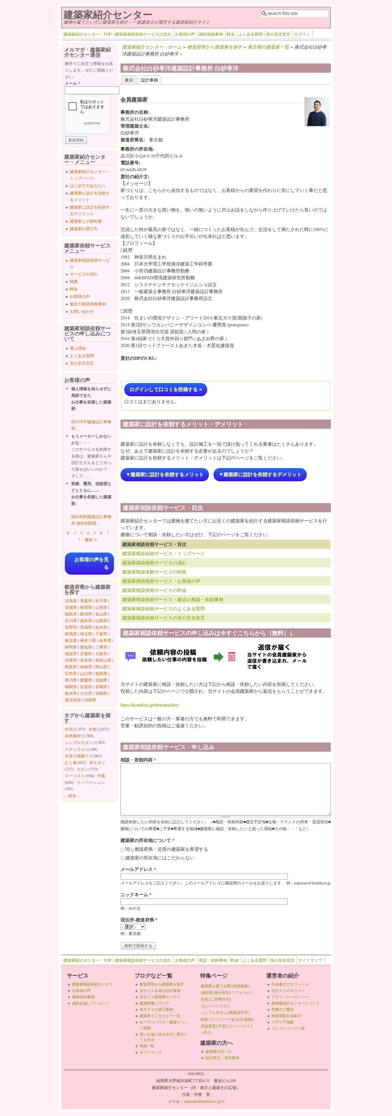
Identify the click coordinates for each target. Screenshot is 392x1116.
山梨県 (101, 620)
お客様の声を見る (92, 563)
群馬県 (71, 633)
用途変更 (208, 1026)
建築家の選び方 (84, 228)
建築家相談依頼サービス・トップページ (163, 553)
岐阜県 (105, 640)
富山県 (101, 614)
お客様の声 (185, 34)
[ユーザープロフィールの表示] (316, 124)
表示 (130, 80)
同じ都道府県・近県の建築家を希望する (166, 849)
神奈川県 (88, 640)
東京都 (71, 640)
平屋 (222, 1026)
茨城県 (86, 627)
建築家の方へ (218, 1051)
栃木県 (101, 627)
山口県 (86, 673)
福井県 (86, 620)
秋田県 (86, 607)
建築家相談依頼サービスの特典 (154, 572)
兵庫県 (71, 660)
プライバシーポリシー (290, 996)
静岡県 (71, 647)
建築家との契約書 (86, 221)
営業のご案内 (282, 1009)
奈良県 (86, 660)
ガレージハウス (214, 1006)
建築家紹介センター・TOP (87, 34)
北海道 (71, 600)
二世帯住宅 (220, 999)
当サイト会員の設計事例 (160, 990)
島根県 (86, 666)
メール (72, 83)
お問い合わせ (82, 311)
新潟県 (86, 614)
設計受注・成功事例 (222, 1057)
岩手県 (101, 600)
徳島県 (101, 673)
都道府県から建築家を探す (214, 47)
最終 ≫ (91, 539)
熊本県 (71, 693)
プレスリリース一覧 (288, 1028)
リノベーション (91, 782)
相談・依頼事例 (213, 960)
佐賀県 (86, 686)
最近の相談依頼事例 (88, 304)
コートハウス (239, 1026)
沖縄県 (90, 700)
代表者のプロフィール (290, 984)
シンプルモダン (79, 742)
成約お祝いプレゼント (90, 1003)
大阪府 (101, 653)
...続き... (72, 795)
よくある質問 (250, 34)
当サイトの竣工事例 (156, 1009)
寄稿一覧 (146, 1045)
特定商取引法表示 (286, 1015)
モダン (83, 769)
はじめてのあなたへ (88, 185)
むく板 (71, 762)
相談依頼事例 (211, 34)
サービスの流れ (84, 274)
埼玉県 (86, 633)
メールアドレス (138, 869)
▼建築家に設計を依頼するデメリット (260, 474)
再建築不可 (238, 1012)
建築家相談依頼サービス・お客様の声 (161, 581)
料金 (231, 34)
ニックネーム (136, 894)
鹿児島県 (73, 700)
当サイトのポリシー (288, 990)
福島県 (71, 614)
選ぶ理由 (78, 348)
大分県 (86, 693)
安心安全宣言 (278, 34)
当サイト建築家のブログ (160, 996)
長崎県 (101, 686)
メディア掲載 (282, 1022)
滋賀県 (71, 653)
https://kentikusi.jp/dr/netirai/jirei (150, 705)
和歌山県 (103, 660)
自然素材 (73, 735)
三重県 (101, 647)
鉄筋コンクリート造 (217, 1019)
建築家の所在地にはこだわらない (159, 858)
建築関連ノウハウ (154, 1003)
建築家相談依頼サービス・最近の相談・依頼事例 (172, 599)
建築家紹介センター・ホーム (152, 47)
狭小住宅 (221, 992)
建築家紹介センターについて (295, 1003)
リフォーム (241, 992)
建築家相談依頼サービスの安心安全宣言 (163, 618)
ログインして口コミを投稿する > (165, 389)
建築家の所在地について (147, 840)
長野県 (71, 627)
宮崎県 (101, 693)
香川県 (71, 680)
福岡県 (71, 686)
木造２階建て (77, 756)
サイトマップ (310, 960)
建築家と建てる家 (216, 985)
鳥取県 (71, 666)
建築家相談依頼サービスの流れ (143, 34)
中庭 (101, 775)
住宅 (69, 729)
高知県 (101, 680)
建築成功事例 (83, 996)
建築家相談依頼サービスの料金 (154, 590)
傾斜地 (206, 992)
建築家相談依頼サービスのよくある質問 (163, 608)
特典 (74, 281)
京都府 (86, 653)
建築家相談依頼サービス (92, 984)
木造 (92, 729)
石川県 (71, 620)
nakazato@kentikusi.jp (204, 1101)
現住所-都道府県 (139, 919)
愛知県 (86, 647)
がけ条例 (244, 1019)
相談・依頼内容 (138, 759)
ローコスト (75, 775)
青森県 (86, 600)
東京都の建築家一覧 (268, 47)
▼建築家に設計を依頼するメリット (165, 474)
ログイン (302, 34)
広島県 (71, 673)
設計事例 (149, 80)
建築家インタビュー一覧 (160, 1015)
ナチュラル (75, 749)
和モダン (97, 762)
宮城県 (71, 607)
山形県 (101, 607)
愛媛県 (86, 680)
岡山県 (101, 666)
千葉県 (101, 633)
